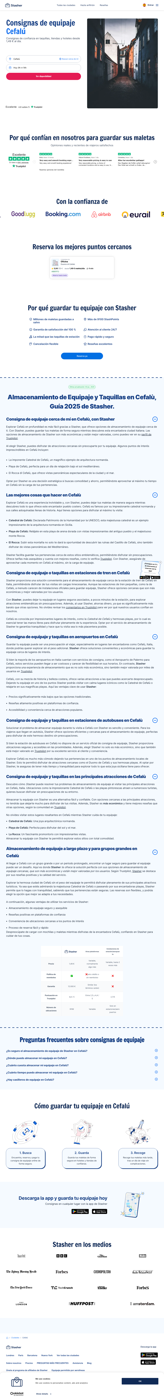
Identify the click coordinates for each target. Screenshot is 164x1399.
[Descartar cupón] (160, 562)
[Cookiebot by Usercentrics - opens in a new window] (17, 1394)
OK (140, 1381)
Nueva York (47, 1355)
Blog (89, 1363)
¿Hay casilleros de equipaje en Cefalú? (30, 1079)
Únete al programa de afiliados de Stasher (27, 1370)
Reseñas (104, 5)
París (20, 1355)
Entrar (151, 5)
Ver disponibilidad (43, 76)
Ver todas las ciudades (68, 1355)
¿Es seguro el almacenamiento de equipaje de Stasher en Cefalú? (46, 1050)
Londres (10, 1355)
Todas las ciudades (66, 5)
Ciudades (15, 1338)
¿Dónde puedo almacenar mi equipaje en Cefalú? (36, 1058)
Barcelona (32, 1355)
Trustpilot (106, 558)
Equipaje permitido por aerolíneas (68, 1370)
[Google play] (80, 1211)
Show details (42, 1394)
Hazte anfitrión (87, 5)
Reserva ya (82, 356)
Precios (29, 1363)
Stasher (137, 871)
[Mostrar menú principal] (157, 5)
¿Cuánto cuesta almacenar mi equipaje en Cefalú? (37, 1065)
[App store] (99, 1211)
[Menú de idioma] (144, 5)
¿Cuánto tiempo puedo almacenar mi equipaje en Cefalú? (41, 1072)
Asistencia (78, 1363)
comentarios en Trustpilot (81, 607)
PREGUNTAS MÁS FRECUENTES (53, 1363)
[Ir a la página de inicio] (13, 5)
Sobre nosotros (13, 1363)
